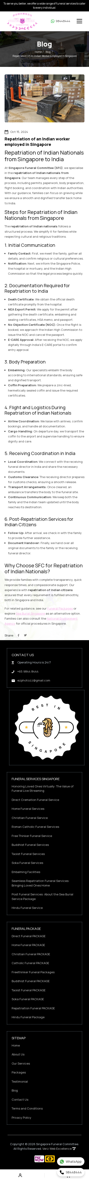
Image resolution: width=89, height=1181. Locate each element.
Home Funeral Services (28, 809)
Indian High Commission (61, 330)
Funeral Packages (60, 608)
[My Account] (20, 1175)
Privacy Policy (21, 1117)
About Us (18, 1054)
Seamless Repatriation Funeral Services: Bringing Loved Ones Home (40, 883)
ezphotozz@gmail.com (33, 680)
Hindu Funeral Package (28, 1017)
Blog (48, 51)
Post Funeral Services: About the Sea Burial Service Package (42, 896)
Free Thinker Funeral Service (32, 836)
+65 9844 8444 (28, 671)
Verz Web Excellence (57, 1149)
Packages (19, 1072)
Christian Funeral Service (30, 818)
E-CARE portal (51, 345)
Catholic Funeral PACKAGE (30, 963)
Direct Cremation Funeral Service (35, 800)
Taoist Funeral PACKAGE (28, 990)
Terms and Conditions (27, 1108)
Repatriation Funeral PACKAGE (33, 1008)
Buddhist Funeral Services (30, 845)
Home (38, 51)
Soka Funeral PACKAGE (28, 999)
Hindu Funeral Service (27, 908)
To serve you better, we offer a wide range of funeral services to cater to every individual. (44, 6)
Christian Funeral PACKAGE (31, 954)
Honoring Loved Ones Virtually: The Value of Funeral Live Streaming (42, 788)
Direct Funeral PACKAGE (28, 936)
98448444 (63, 21)
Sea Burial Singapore (30, 613)
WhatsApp (74, 1161)
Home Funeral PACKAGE (28, 945)
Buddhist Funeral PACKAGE (31, 981)
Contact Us (20, 1099)
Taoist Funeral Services (28, 854)
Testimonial (20, 1081)
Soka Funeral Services (27, 863)
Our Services (21, 1063)
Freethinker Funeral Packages (33, 972)
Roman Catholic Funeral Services (35, 827)
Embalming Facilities (26, 872)
